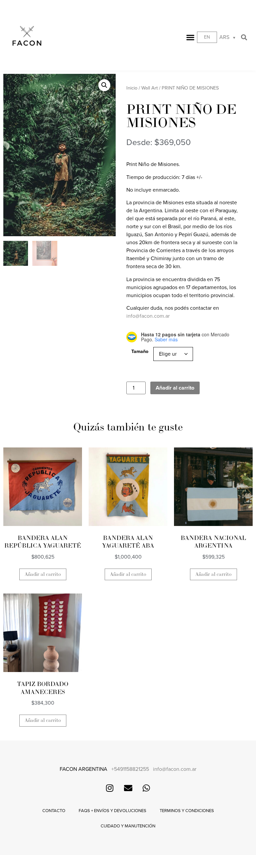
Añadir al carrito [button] (43, 574)
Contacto (53, 810)
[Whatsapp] (146, 788)
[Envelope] (128, 788)
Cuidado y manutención (128, 826)
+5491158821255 (130, 769)
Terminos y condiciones (187, 810)
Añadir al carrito (175, 388)
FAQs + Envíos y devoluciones (112, 810)
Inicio (131, 88)
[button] (190, 37)
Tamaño (139, 351)
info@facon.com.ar (148, 316)
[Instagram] (109, 788)
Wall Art (149, 88)
